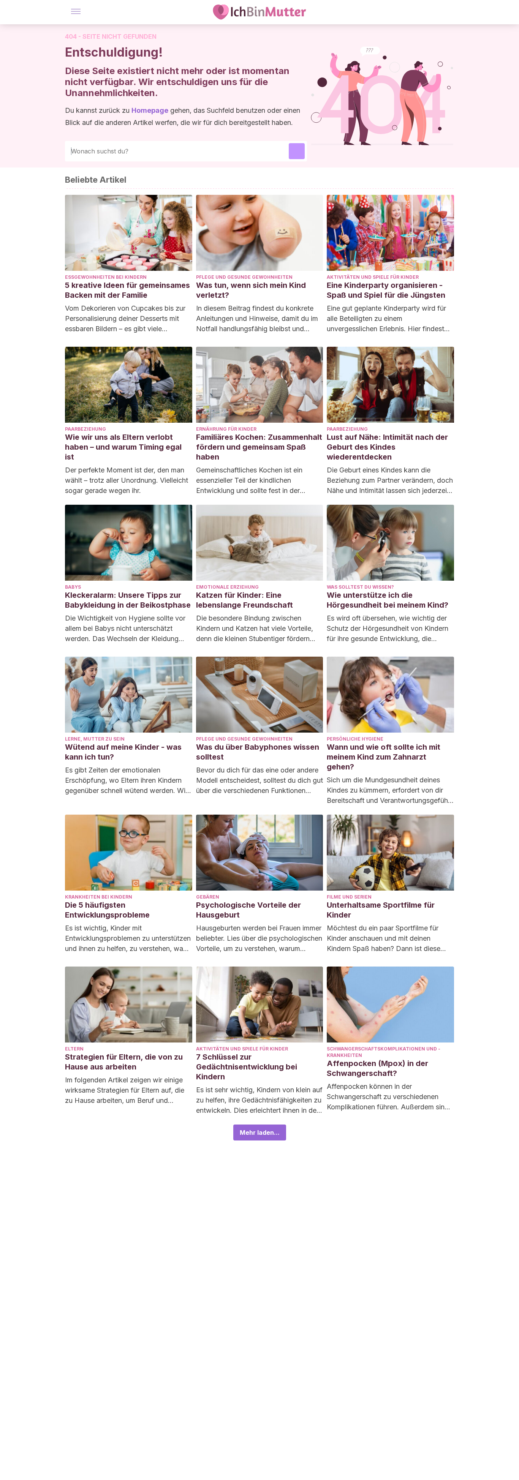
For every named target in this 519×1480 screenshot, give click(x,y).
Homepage (149, 110)
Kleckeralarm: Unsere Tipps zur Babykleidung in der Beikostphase (128, 600)
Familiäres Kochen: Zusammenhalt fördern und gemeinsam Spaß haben (259, 447)
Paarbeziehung (85, 429)
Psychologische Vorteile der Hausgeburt (248, 909)
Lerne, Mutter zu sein (95, 739)
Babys (73, 587)
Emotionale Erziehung (227, 587)
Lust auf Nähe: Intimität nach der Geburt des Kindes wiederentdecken (387, 447)
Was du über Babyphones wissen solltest (257, 751)
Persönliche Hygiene (355, 739)
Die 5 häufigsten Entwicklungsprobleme (107, 909)
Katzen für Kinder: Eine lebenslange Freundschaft (244, 600)
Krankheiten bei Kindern (98, 897)
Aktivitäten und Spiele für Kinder (373, 277)
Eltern (74, 1049)
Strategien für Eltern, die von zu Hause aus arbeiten (124, 1061)
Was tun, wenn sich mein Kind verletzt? (251, 290)
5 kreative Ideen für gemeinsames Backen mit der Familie (127, 290)
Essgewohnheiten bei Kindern (106, 277)
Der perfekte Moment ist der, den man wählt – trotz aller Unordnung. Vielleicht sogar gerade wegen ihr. (126, 480)
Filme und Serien (349, 897)
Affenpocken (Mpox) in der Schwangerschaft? (377, 1068)
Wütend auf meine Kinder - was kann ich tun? (123, 751)
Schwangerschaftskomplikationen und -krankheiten (383, 1052)
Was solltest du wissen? (360, 587)
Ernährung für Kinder (226, 429)
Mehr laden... (260, 1132)
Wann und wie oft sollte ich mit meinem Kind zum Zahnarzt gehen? (383, 756)
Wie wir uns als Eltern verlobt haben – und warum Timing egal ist (123, 447)
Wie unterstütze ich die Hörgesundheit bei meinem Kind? (387, 600)
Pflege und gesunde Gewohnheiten (244, 277)
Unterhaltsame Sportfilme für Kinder (381, 909)
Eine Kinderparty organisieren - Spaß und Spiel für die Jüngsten (386, 290)
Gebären (207, 897)
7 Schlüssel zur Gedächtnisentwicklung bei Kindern (246, 1066)
